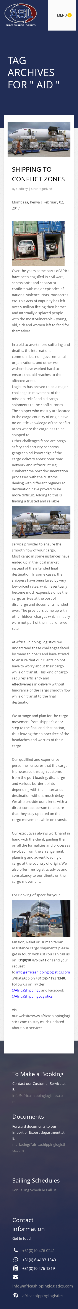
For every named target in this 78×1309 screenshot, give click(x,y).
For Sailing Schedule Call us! (34, 1190)
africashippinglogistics (42, 1295)
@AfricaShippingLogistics (32, 996)
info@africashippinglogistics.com (43, 972)
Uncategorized (41, 189)
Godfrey (22, 189)
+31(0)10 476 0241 (38, 1250)
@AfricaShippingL (26, 990)
